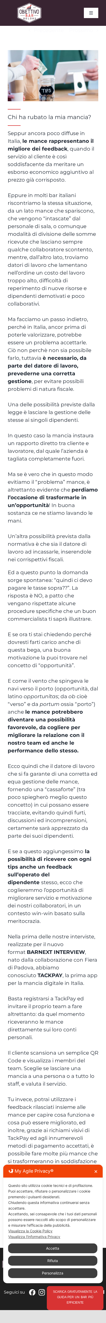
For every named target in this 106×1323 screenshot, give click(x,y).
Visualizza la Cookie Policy (30, 1231)
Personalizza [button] (52, 1273)
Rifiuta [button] (52, 1260)
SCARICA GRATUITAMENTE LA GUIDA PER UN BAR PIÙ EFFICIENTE (75, 1297)
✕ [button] (96, 1171)
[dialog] (53, 1224)
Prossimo (81, 30)
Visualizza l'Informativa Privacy (34, 1236)
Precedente (49, 30)
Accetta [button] (52, 1248)
